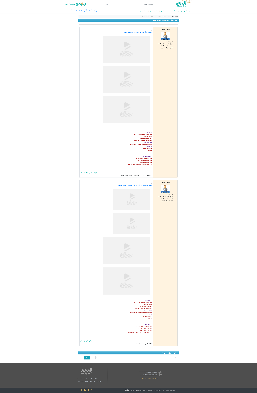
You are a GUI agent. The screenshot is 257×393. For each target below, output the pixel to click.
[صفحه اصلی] (91, 390)
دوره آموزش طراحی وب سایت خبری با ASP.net (140, 164)
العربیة (132, 390)
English (127, 390)
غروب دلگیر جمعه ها (147, 148)
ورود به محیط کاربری (141, 390)
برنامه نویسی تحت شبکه (146, 138)
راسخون (186, 11)
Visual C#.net (148, 136)
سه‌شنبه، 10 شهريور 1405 (93, 11)
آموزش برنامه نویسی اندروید (145, 160)
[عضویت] (85, 390)
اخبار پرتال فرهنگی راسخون (150, 379)
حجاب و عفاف (145, 16)
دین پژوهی (153, 16)
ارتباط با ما (161, 390)
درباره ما (156, 390)
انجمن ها (160, 16)
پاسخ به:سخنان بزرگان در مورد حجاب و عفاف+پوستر (135, 185)
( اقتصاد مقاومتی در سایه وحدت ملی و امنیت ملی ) (77, 11)
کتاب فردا (150, 150)
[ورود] (88, 390)
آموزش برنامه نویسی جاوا (146, 162)
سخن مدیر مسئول (170, 390)
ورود (66, 4)
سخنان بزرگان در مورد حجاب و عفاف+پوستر (138, 32)
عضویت (72, 4)
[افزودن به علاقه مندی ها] (81, 390)
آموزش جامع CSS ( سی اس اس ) (143, 158)
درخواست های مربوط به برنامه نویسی (143, 140)
